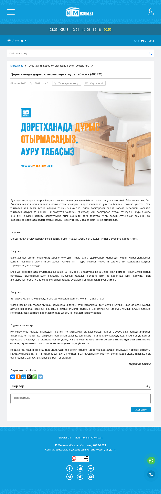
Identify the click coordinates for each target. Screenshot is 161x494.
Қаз (136, 40)
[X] (29, 376)
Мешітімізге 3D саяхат (89, 437)
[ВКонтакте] (12, 376)
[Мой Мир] (23, 376)
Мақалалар (16, 65)
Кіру (148, 386)
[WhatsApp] (34, 376)
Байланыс (65, 437)
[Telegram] (40, 376)
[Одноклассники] (18, 376)
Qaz (151, 40)
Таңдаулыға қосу (68, 83)
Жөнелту (141, 409)
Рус (144, 40)
